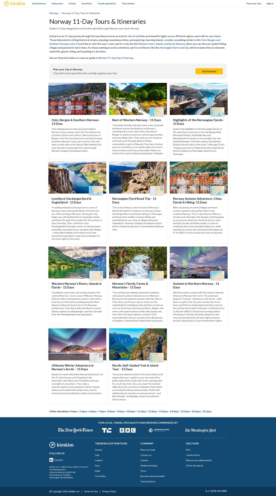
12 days (152, 411)
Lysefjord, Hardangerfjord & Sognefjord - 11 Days (71, 200)
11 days (141, 411)
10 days (131, 411)
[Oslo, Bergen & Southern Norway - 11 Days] (77, 99)
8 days (111, 411)
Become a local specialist (152, 476)
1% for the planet (194, 465)
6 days (92, 411)
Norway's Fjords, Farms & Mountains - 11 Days (130, 285)
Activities (87, 3)
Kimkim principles (149, 465)
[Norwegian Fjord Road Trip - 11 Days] (138, 178)
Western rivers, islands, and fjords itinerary (161, 43)
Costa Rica (100, 476)
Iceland (98, 460)
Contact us (146, 455)
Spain (97, 470)
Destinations (39, 3)
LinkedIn (58, 460)
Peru (97, 465)
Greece (98, 449)
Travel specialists (107, 3)
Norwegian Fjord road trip (174, 47)
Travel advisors (147, 481)
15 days (185, 411)
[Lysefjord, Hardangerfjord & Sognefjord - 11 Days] (77, 178)
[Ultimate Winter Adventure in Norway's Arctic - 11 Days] (77, 344)
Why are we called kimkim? (199, 460)
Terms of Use (91, 491)
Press (143, 470)
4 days (74, 411)
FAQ (188, 449)
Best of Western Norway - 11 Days (136, 120)
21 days (207, 411)
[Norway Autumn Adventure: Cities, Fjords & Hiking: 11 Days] (199, 178)
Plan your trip (254, 3)
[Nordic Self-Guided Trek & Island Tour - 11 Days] (138, 344)
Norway (53, 13)
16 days (196, 411)
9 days (121, 411)
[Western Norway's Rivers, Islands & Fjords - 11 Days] (77, 263)
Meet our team (147, 449)
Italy (97, 455)
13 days (163, 411)
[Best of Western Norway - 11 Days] (138, 99)
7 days (102, 411)
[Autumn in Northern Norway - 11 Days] (199, 263)
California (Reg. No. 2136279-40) (62, 472)
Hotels (72, 3)
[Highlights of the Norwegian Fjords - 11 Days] (199, 99)
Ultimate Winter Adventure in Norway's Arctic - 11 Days (73, 367)
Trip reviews (128, 3)
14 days (174, 411)
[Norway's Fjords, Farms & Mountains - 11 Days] (138, 263)
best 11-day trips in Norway (118, 57)
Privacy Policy (109, 491)
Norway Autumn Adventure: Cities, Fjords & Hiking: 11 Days (197, 200)
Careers (144, 460)
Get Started (209, 71)
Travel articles (193, 455)
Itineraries (57, 3)
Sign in (270, 3)
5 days (83, 411)
